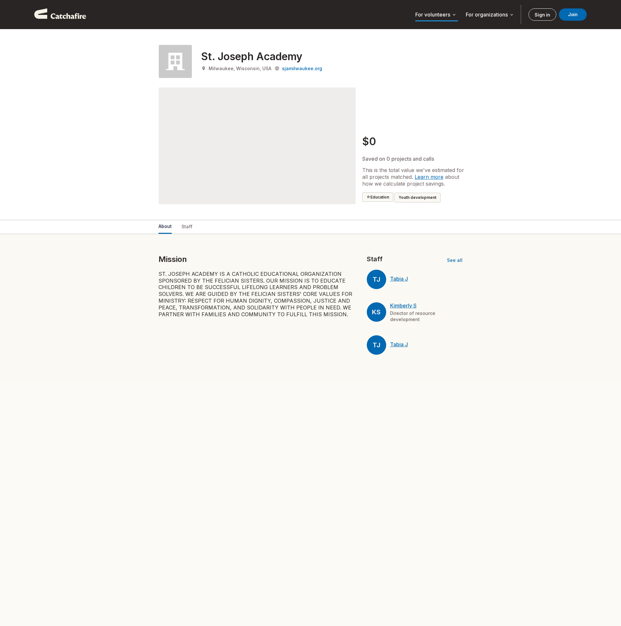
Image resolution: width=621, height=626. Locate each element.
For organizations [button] (490, 14)
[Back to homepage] (60, 14)
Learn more (429, 177)
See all (455, 260)
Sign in (542, 14)
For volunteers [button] (436, 14)
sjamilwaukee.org (302, 68)
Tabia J (399, 278)
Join (573, 14)
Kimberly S (403, 305)
